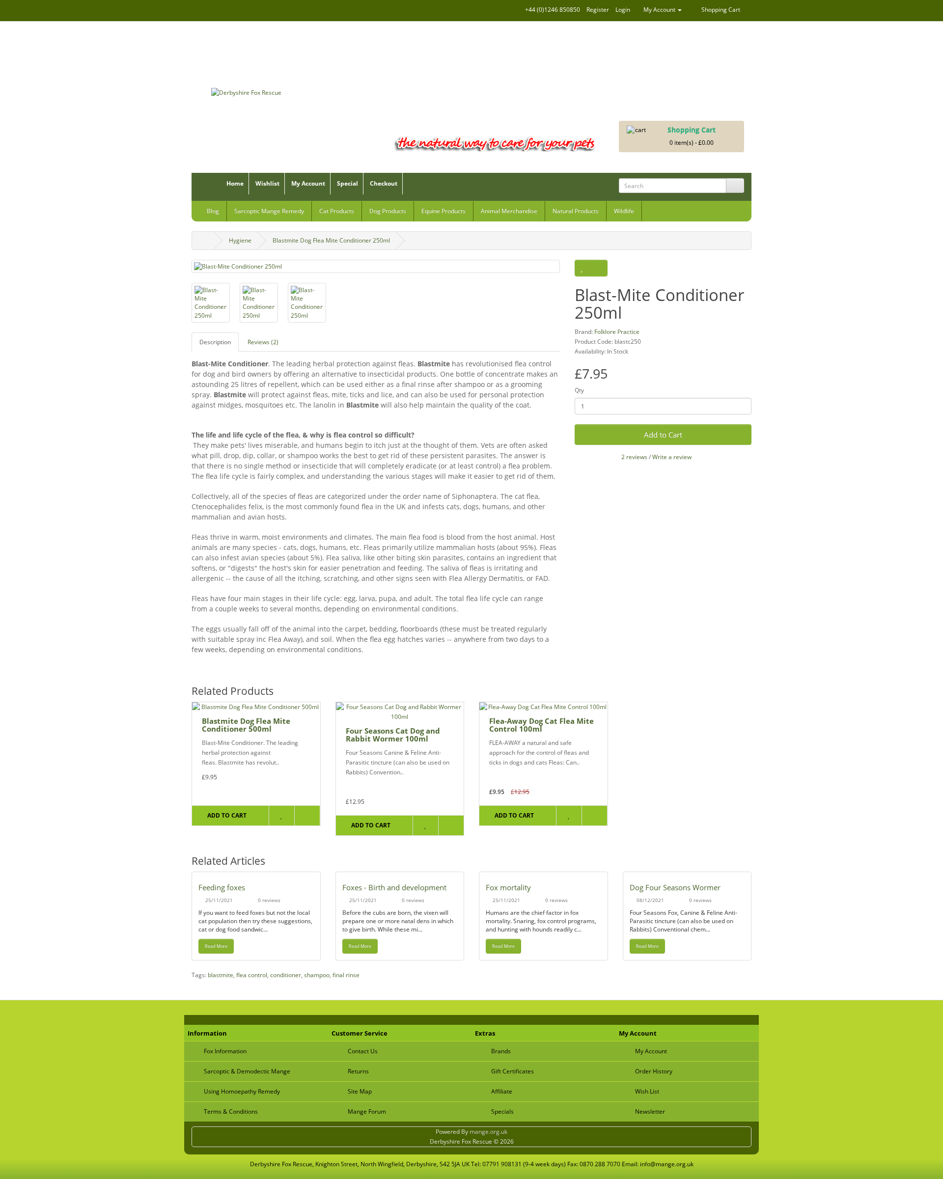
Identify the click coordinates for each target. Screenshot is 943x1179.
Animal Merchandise (509, 211)
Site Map (360, 1091)
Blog (213, 211)
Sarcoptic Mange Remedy (269, 211)
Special (347, 183)
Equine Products (443, 211)
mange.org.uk (488, 1131)
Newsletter (650, 1111)
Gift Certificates (512, 1071)
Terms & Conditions (231, 1111)
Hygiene (240, 240)
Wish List (647, 1091)
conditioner (285, 975)
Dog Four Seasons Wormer (675, 887)
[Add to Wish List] (582, 268)
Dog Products (387, 211)
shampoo (317, 975)
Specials (502, 1111)
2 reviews (634, 457)
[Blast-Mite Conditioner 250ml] (376, 266)
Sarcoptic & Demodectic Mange (247, 1071)
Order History (653, 1071)
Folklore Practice (616, 332)
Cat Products (336, 211)
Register (597, 9)
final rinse (346, 975)
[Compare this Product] (598, 268)
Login (622, 9)
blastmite (220, 975)
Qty (579, 390)
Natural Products (576, 211)
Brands (501, 1051)
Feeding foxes (221, 887)
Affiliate (501, 1091)
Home (235, 183)
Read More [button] (216, 946)
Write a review (672, 457)
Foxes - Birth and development (394, 887)
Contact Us (363, 1051)
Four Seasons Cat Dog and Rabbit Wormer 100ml (393, 735)
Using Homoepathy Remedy (242, 1091)
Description (215, 342)
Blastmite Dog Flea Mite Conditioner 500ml (246, 725)
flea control (251, 975)
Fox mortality (508, 887)
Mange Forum (367, 1111)
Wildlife (624, 211)
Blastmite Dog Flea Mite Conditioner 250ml (331, 240)
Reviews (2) (263, 342)
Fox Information (225, 1051)
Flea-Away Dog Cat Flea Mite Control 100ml (541, 725)
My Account (308, 183)
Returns (358, 1071)
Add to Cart (663, 434)
